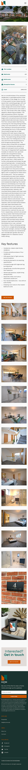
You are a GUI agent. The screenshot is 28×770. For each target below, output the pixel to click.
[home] (3, 3)
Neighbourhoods (5, 722)
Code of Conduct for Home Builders (10, 760)
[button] (25, 3)
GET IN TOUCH (7, 297)
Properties (4, 719)
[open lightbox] (14, 44)
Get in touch (14, 661)
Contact (3, 734)
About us (3, 731)
